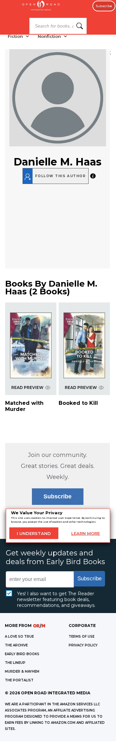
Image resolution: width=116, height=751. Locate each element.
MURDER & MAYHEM (22, 671)
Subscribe (104, 6)
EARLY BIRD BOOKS (22, 654)
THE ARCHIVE (16, 645)
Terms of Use (81, 636)
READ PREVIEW (27, 387)
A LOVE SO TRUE (19, 636)
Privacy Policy (83, 645)
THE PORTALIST (19, 680)
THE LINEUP (15, 663)
